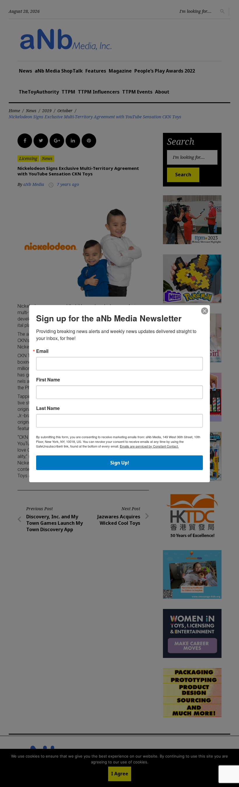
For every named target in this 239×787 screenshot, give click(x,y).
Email (42, 351)
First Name (48, 379)
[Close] (204, 311)
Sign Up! (119, 462)
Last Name (48, 408)
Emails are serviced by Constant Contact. (149, 446)
